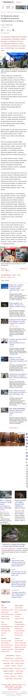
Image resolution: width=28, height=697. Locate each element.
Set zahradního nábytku (7, 668)
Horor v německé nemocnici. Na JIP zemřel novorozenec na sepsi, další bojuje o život (17, 392)
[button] (14, 60)
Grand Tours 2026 (19, 618)
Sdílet (10, 30)
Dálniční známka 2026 (20, 642)
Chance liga (4, 624)
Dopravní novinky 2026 (20, 645)
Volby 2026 (4, 607)
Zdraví (10, 363)
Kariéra (19, 684)
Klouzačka (19, 665)
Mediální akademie (9, 686)
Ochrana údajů (8, 687)
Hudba (10, 415)
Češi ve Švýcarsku (5, 647)
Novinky (3, 25)
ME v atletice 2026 (5, 630)
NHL (2, 635)
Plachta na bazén (19, 663)
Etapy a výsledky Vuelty (20, 610)
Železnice (3, 277)
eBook (4, 30)
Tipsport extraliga (5, 628)
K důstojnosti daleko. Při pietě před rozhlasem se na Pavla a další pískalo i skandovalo (17, 321)
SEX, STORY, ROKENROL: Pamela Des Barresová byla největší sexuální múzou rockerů (17, 411)
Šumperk (14, 275)
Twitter (9, 684)
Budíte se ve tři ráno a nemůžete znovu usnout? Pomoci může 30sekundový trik (18, 359)
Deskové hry (13, 676)
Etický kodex (19, 686)
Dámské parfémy (18, 673)
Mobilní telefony (19, 671)
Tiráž (24, 684)
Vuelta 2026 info (19, 607)
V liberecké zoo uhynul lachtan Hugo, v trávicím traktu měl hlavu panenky (14, 545)
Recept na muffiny (19, 626)
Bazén (12, 663)
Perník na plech (18, 635)
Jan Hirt (17, 612)
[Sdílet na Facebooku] (6, 270)
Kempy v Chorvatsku (6, 640)
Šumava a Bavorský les (7, 645)
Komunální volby (5, 618)
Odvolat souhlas (18, 687)
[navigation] (2, 2)
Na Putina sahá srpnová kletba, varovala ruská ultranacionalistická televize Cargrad (18, 341)
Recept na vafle (18, 633)
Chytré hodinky (8, 678)
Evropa (10, 308)
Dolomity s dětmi (5, 651)
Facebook (4, 684)
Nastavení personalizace (14, 689)
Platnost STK (18, 651)
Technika (9, 277)
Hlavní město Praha (13, 326)
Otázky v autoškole (19, 649)
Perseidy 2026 (18, 658)
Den (14, 277)
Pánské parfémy (18, 678)
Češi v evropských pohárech (17, 660)
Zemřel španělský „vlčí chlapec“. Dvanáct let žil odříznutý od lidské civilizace (17, 304)
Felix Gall (17, 616)
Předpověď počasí (9, 658)
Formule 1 (3, 633)
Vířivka (23, 668)
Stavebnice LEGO (8, 673)
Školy (19, 275)
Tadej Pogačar (18, 614)
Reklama (14, 684)
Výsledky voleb (5, 612)
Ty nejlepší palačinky (20, 624)
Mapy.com (18, 655)
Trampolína (7, 665)
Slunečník (13, 665)
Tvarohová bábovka (20, 630)
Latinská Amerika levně (7, 649)
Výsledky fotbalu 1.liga (6, 626)
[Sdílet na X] (9, 270)
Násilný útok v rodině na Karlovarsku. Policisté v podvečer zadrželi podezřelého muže (16, 287)
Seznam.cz (19, 2)
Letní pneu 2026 (19, 640)
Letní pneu (6, 676)
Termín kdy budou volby (7, 614)
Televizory (20, 676)
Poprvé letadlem (5, 642)
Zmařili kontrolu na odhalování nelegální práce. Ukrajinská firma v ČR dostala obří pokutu (18, 375)
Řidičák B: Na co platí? (20, 647)
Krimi (10, 292)
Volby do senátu (5, 616)
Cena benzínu (5, 660)
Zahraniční (11, 346)
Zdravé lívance (18, 628)
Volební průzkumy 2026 (7, 610)
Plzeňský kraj (12, 379)
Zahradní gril (17, 668)
